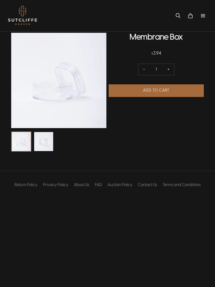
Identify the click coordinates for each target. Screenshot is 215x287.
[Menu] (203, 15)
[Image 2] (44, 141)
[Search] (178, 16)
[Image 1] (21, 141)
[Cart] (190, 16)
